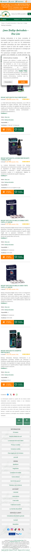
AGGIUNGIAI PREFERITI (20, 129)
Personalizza (8, 82)
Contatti (15, 520)
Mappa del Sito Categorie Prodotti (9, 550)
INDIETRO (19, 423)
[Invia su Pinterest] (14, 394)
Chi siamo (15, 432)
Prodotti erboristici (11, 23)
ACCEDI (12, 1)
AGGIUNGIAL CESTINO (9, 129)
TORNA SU (27, 423)
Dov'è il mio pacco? (16, 481)
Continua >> (4, 113)
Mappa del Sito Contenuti (24, 550)
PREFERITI (4, 1)
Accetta (23, 82)
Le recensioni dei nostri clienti (15, 440)
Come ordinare (16, 477)
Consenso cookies (15, 449)
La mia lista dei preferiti (15, 509)
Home (2, 23)
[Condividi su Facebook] (8, 394)
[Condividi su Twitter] (11, 394)
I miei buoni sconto (16, 504)
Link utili (15, 457)
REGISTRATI (20, 1)
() (29, 1)
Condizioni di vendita (15, 472)
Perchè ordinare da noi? (15, 436)
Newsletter (16, 524)
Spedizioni (15, 464)
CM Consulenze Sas (18, 540)
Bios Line (20, 23)
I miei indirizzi (15, 496)
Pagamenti (16, 468)
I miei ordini (16, 500)
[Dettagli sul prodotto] (15, 96)
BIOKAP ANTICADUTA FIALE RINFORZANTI (14, 97)
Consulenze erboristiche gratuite (15, 516)
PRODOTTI (17, 19)
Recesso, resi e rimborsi (15, 485)
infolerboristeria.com (14, 541)
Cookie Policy (23, 71)
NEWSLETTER (26, 19)
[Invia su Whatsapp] (17, 394)
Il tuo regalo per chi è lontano (15, 453)
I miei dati (15, 492)
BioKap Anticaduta (9, 119)
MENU (4, 19)
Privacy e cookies (15, 445)
